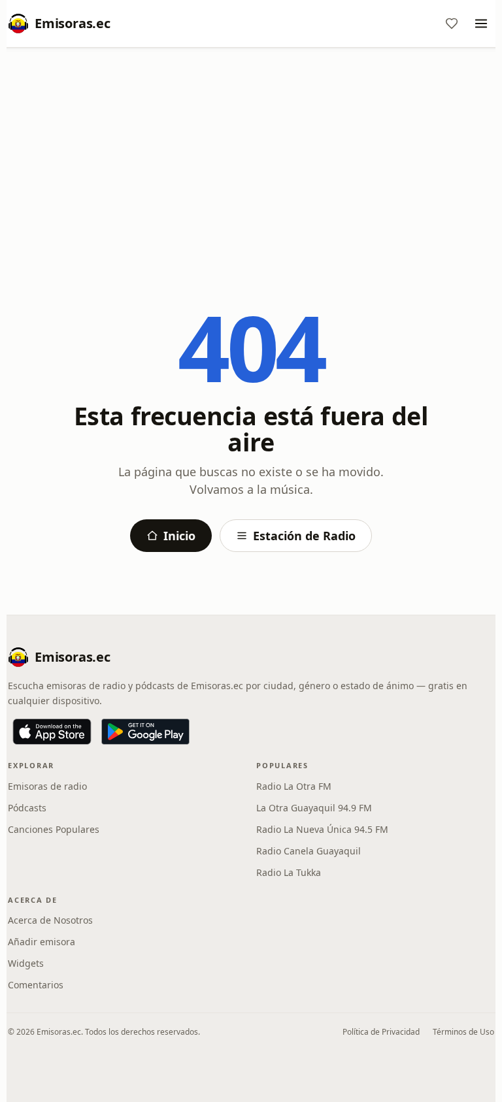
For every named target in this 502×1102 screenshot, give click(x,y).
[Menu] (481, 23)
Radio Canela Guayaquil (308, 851)
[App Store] (52, 732)
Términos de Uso (463, 1031)
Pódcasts (27, 808)
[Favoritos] (451, 23)
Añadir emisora (41, 941)
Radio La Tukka (288, 872)
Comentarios (35, 985)
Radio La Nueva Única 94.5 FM (322, 829)
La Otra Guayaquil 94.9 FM (314, 808)
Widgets (26, 963)
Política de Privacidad (381, 1031)
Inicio (179, 535)
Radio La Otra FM (293, 786)
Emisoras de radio (47, 786)
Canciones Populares (53, 829)
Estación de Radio (304, 535)
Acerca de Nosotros (50, 920)
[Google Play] (145, 732)
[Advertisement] (251, 154)
